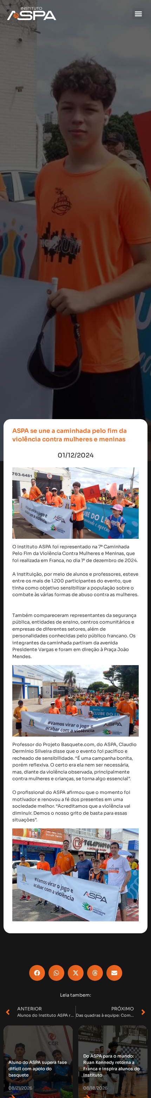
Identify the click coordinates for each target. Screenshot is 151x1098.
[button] (138, 13)
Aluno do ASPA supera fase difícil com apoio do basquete (37, 1069)
